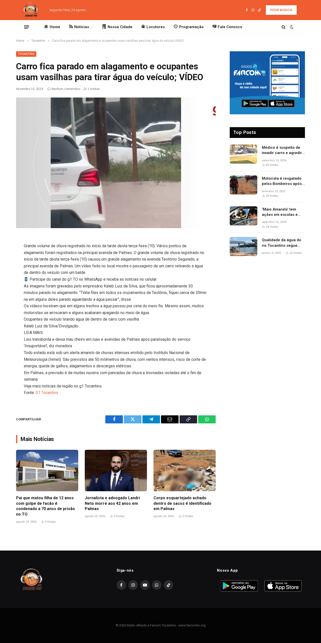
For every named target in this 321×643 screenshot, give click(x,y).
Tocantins (26, 54)
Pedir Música (281, 10)
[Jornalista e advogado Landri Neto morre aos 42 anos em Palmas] (116, 470)
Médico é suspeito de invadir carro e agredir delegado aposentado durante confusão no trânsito (282, 150)
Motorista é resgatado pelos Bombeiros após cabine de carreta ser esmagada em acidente (283, 181)
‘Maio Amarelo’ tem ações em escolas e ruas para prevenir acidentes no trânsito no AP (281, 212)
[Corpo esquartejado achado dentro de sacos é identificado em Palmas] (184, 470)
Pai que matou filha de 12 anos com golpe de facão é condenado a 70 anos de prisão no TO (45, 506)
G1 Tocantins (47, 392)
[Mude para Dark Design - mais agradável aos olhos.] (291, 27)
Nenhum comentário (66, 89)
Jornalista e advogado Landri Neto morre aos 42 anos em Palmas (112, 503)
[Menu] (26, 27)
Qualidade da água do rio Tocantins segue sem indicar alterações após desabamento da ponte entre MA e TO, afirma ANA (282, 243)
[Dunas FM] (31, 10)
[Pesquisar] (283, 27)
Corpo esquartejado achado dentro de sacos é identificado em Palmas (182, 503)
